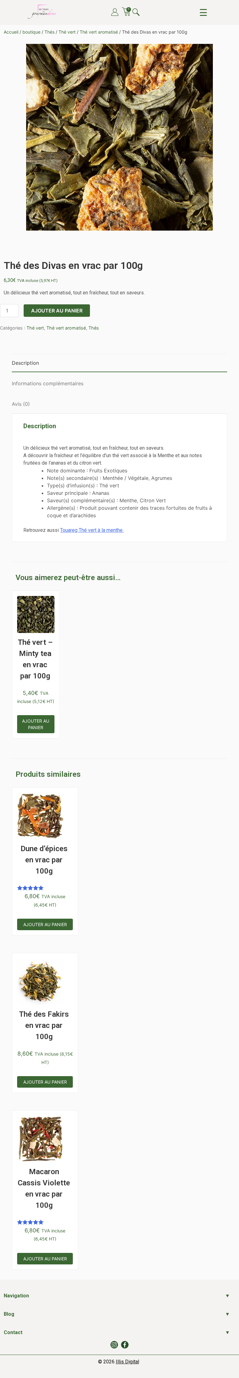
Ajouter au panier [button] (35, 724)
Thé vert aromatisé (99, 32)
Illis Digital (127, 1362)
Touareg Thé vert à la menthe (92, 530)
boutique (31, 32)
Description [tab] (25, 363)
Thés (49, 32)
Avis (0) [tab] (21, 404)
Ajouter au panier (56, 310)
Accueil (11, 32)
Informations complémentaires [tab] (47, 383)
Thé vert (67, 32)
